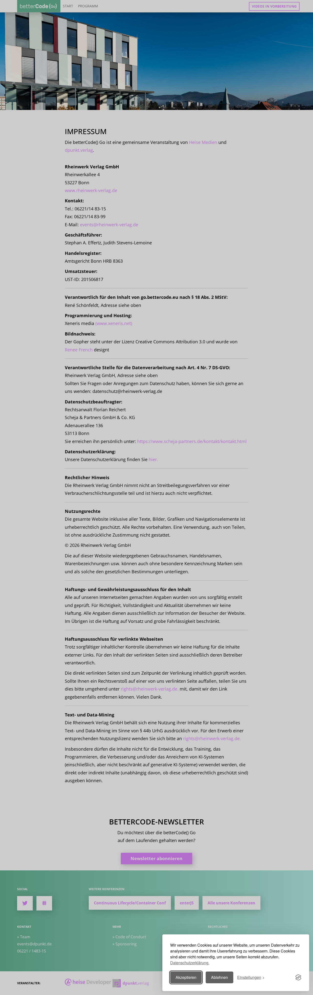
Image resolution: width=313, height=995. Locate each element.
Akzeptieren (186, 977)
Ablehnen (219, 977)
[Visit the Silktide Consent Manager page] (298, 977)
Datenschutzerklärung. (189, 962)
